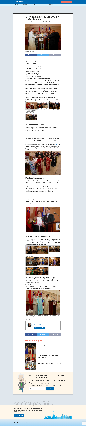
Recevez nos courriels (66, 1)
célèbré (56, 144)
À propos (21, 422)
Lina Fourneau (38, 324)
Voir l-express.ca (19, 415)
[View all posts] (39, 328)
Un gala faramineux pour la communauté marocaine (46, 345)
